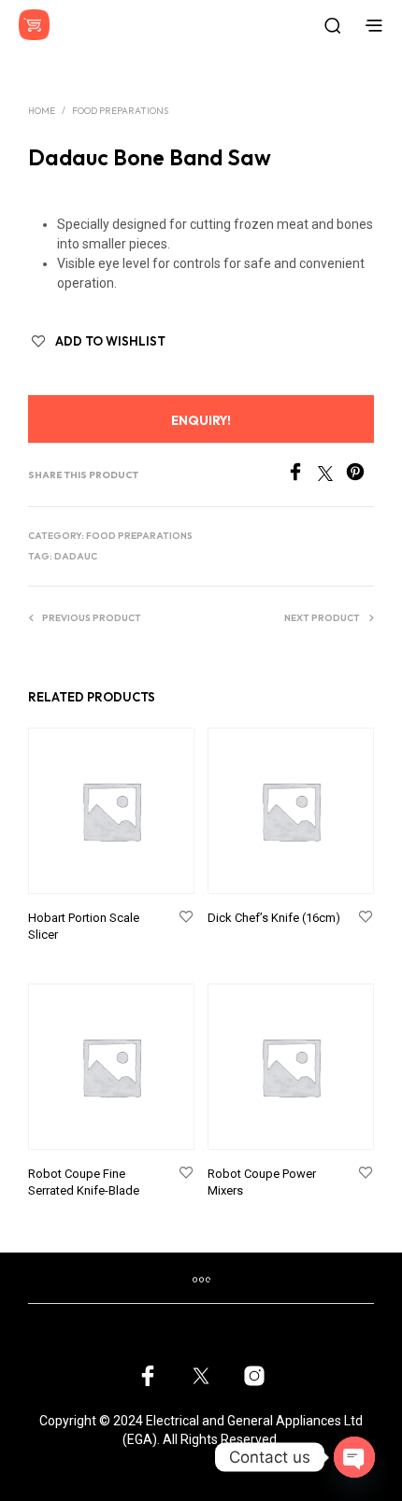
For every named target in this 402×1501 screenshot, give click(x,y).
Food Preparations (120, 111)
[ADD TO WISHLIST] (186, 918)
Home (41, 111)
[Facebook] (302, 476)
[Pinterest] (360, 476)
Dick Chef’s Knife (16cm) (274, 918)
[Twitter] (332, 476)
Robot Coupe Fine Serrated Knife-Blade (83, 1182)
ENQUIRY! (201, 420)
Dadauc (75, 556)
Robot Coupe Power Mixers (262, 1182)
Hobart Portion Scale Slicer (83, 926)
